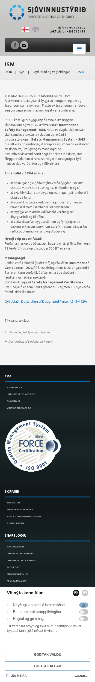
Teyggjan (13, 502)
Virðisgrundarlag (19, 408)
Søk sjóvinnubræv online (24, 516)
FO (76, 592)
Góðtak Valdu (47, 654)
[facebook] (15, 45)
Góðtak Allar (47, 666)
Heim (8, 72)
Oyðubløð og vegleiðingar (51, 72)
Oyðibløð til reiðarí (20, 553)
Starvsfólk (14, 387)
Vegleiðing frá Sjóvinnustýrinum (29, 332)
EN (85, 592)
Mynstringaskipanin (20, 509)
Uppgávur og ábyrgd (21, 394)
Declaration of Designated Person (30, 341)
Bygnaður (13, 401)
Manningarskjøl (18, 574)
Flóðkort (13, 567)
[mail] (24, 45)
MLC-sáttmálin (16, 581)
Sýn (21, 72)
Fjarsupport (15, 523)
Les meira (19, 675)
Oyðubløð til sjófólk (21, 560)
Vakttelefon (15, 546)
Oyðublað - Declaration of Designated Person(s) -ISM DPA (46, 301)
